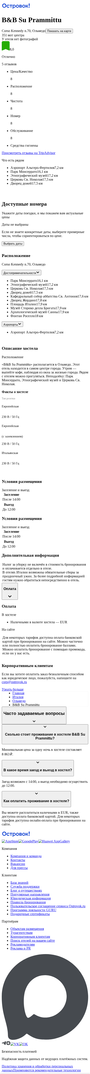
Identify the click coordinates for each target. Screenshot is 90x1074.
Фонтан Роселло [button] (22, 316)
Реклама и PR (20, 948)
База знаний (19, 882)
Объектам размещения (27, 929)
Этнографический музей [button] (28, 284)
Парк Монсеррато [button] (23, 280)
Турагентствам (21, 932)
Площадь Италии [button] (23, 304)
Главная (18, 693)
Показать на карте (59, 31)
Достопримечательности (19, 273)
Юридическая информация (30, 898)
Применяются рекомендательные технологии (47, 1070)
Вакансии (17, 864)
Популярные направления (29, 894)
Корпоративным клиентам (30, 936)
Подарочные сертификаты (30, 914)
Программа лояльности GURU (33, 910)
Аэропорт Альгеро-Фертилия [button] (32, 332)
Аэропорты (10, 324)
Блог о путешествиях (26, 890)
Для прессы (19, 868)
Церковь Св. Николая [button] (26, 288)
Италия (17, 697)
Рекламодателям (22, 944)
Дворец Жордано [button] (23, 300)
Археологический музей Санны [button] (34, 312)
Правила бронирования (28, 902)
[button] (45, 46)
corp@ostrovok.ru (14, 682)
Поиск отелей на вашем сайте (32, 940)
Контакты (17, 860)
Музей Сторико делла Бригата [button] (32, 308)
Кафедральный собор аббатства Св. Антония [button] (44, 296)
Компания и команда (26, 856)
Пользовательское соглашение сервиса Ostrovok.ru (47, 906)
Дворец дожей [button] (21, 292)
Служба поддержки (25, 886)
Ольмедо (19, 701)
